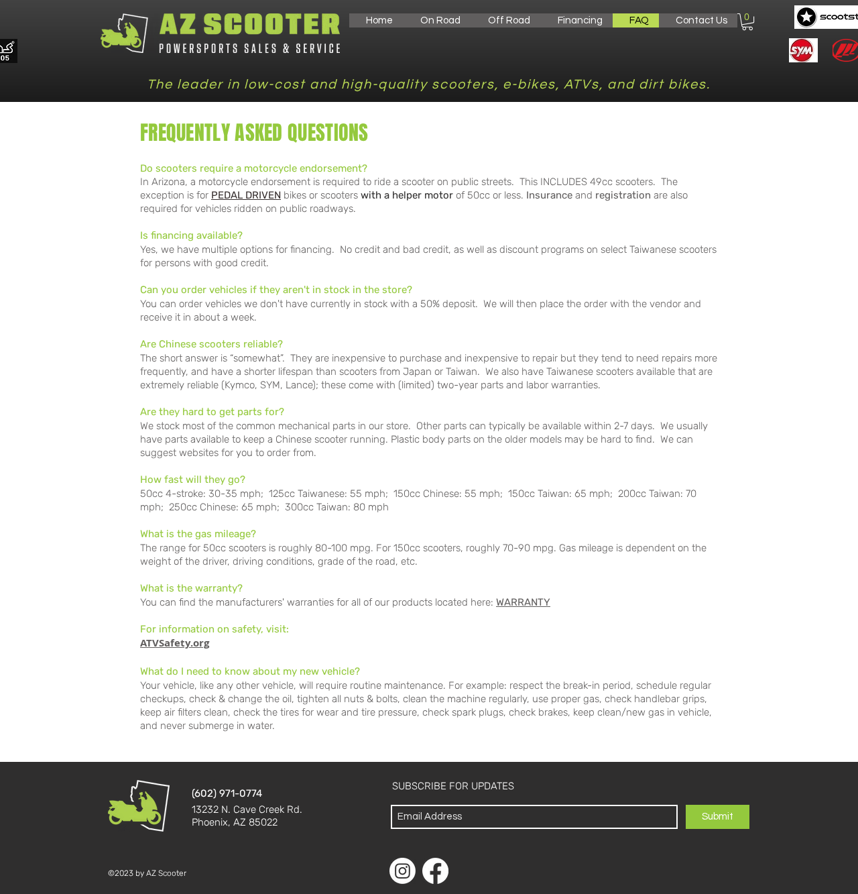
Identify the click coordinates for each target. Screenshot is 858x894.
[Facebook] (435, 871)
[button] (437, 20)
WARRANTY (523, 602)
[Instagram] (402, 871)
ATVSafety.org (174, 643)
